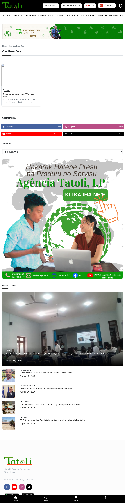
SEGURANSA (63, 16)
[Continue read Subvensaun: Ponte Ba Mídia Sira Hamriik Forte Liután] (8, 375)
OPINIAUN (27, 370)
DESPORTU (101, 16)
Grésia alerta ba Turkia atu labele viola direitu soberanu (46, 388)
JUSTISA (76, 16)
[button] (15, 499)
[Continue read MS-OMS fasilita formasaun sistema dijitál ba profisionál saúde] (8, 407)
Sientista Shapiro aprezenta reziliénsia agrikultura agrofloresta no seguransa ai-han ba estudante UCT (55, 353)
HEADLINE (27, 402)
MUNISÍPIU (19, 16)
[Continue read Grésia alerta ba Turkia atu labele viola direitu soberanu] (8, 391)
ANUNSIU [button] (52, 6)
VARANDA (8, 16)
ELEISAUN (31, 16)
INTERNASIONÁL (29, 386)
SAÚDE (7, 90)
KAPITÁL (90, 16)
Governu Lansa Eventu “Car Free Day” (18, 95)
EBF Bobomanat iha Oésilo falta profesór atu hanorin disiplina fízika (52, 420)
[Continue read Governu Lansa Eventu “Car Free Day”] (21, 75)
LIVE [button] (91, 6)
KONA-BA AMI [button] (73, 6)
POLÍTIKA (42, 16)
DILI (8, 351)
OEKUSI (26, 417)
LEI (82, 16)
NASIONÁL (114, 16)
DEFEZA (52, 16)
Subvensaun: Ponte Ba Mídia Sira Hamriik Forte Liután (46, 372)
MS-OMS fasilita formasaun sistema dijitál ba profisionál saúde (50, 404)
